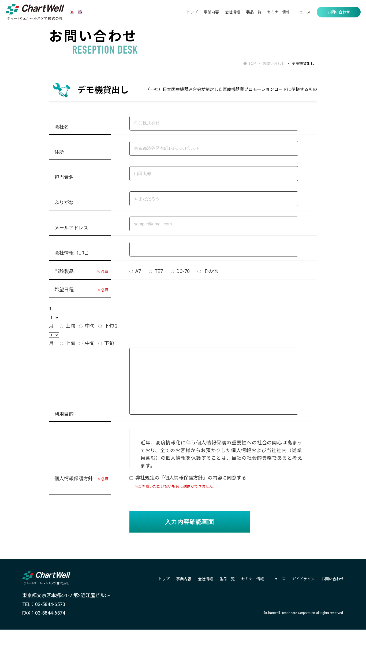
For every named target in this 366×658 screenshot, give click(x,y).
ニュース (303, 12)
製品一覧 (253, 12)
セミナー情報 (278, 12)
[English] (80, 12)
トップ (192, 12)
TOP (252, 63)
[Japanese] (72, 12)
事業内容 (211, 12)
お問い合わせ (338, 12)
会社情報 (232, 12)
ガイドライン (303, 579)
